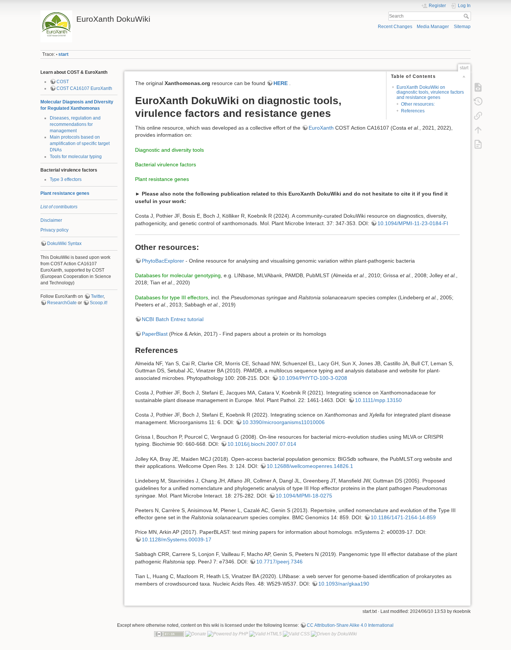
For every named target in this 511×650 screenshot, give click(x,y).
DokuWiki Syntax (64, 243)
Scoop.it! (98, 302)
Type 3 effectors (66, 179)
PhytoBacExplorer (163, 261)
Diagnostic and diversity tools (169, 150)
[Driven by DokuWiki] (334, 634)
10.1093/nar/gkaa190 (343, 584)
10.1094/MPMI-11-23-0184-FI (412, 223)
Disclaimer (51, 220)
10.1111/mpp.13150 (378, 400)
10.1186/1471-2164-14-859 (403, 517)
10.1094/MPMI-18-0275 (304, 496)
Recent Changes (395, 26)
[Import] (478, 144)
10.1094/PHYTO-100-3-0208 (313, 378)
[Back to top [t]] (478, 130)
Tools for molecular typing (76, 156)
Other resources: (418, 104)
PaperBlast (155, 334)
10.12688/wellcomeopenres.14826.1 (310, 466)
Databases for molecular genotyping (178, 275)
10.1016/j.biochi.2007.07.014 (261, 444)
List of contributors (58, 206)
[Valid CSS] (296, 634)
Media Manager (433, 26)
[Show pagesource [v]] (478, 87)
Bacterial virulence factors (165, 164)
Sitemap (462, 26)
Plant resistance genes (64, 193)
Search (467, 16)
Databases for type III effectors (171, 297)
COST (62, 81)
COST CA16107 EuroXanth (84, 88)
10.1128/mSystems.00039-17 (176, 539)
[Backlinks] (478, 116)
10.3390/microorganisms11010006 (283, 422)
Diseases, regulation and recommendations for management (75, 124)
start (63, 54)
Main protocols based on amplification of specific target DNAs (80, 143)
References (413, 111)
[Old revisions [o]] (478, 101)
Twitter (97, 296)
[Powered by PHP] (227, 634)
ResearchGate (62, 302)
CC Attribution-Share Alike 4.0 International (350, 625)
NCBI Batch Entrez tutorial (173, 319)
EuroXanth (321, 128)
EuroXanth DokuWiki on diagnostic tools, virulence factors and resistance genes (430, 92)
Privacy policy (54, 230)
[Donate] (195, 634)
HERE (280, 83)
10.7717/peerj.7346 (279, 562)
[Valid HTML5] (265, 634)
